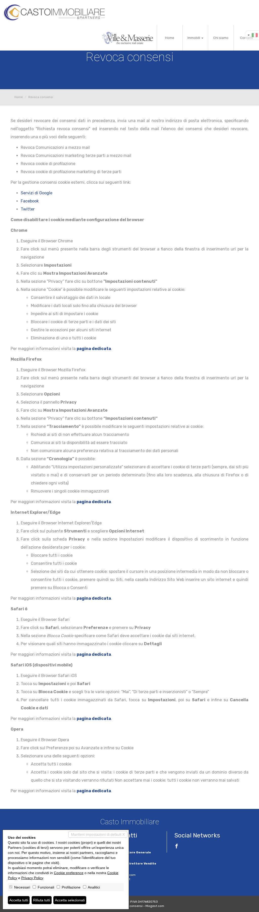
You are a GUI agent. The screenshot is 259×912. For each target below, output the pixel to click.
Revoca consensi (130, 906)
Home (169, 38)
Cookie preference (68, 873)
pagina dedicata (94, 348)
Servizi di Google (36, 193)
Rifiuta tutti (41, 900)
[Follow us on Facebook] (176, 847)
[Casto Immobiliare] (54, 12)
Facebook (30, 201)
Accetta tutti (18, 900)
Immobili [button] (194, 38)
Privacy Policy (32, 878)
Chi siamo (220, 38)
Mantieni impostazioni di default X (98, 834)
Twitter (28, 209)
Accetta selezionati (70, 900)
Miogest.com (154, 906)
